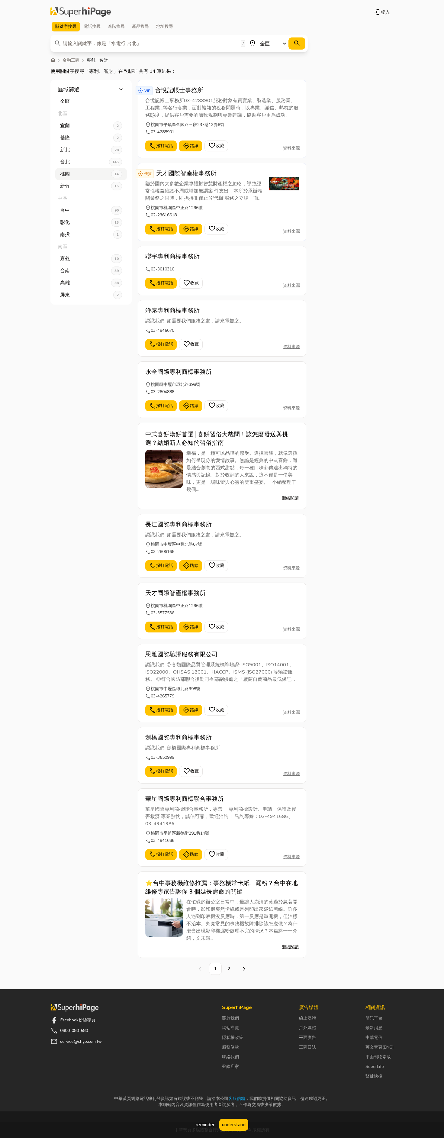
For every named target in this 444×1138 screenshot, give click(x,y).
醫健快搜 (373, 1076)
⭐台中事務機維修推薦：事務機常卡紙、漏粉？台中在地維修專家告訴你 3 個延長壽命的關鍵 (221, 887)
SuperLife (374, 1066)
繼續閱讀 (290, 498)
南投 (89, 234)
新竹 (89, 186)
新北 (89, 150)
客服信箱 (236, 1098)
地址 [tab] (164, 26)
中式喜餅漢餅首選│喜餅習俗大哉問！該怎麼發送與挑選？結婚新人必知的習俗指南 (216, 438)
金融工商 (71, 60)
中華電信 (373, 1037)
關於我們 (230, 1018)
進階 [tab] (116, 26)
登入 (381, 12)
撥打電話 (161, 146)
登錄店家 (230, 1066)
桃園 (89, 174)
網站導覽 (230, 1028)
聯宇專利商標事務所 (172, 256)
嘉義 (89, 258)
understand (234, 1124)
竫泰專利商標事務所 (172, 310)
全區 (65, 101)
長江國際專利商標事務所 (178, 524)
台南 (89, 270)
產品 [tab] (140, 26)
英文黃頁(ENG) (379, 1047)
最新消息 (373, 1028)
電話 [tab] (92, 26)
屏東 (89, 295)
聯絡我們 (230, 1057)
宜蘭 (89, 125)
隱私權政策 (232, 1037)
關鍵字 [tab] (65, 26)
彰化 (89, 222)
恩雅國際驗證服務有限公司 (181, 654)
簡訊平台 (373, 1018)
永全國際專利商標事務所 (178, 372)
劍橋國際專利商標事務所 (178, 737)
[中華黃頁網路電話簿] (80, 12)
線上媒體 (307, 1018)
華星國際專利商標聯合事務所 (184, 799)
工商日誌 (307, 1047)
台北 (89, 162)
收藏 (216, 146)
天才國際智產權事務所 (186, 173)
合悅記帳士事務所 (179, 90)
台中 (89, 210)
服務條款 (230, 1047)
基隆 (89, 137)
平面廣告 (307, 1037)
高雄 (89, 283)
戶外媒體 (307, 1028)
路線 (190, 146)
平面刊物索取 (378, 1057)
